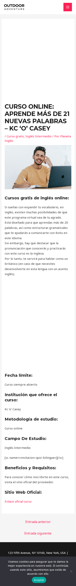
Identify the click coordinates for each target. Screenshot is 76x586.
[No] (71, 571)
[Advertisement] (38, 63)
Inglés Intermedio (38, 136)
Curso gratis (15, 136)
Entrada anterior (38, 522)
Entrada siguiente (37, 533)
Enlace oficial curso (18, 501)
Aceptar (39, 580)
